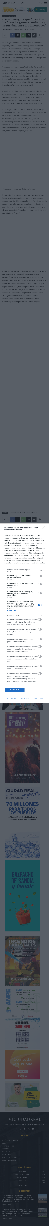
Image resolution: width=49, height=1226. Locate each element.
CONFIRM (14, 690)
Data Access (24, 698)
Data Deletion (11, 698)
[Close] (44, 528)
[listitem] (24, 570)
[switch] (40, 576)
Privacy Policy (38, 698)
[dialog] (24, 613)
